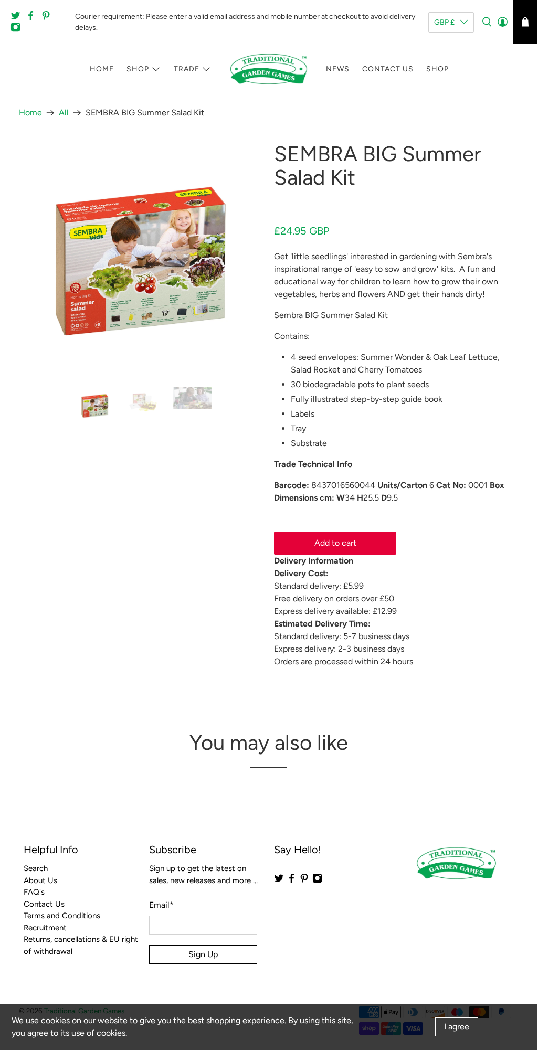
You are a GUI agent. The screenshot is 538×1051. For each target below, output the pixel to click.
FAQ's (34, 892)
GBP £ (444, 22)
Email (161, 905)
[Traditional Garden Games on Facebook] (33, 18)
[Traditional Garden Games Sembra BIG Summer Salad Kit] (141, 259)
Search (36, 868)
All (64, 113)
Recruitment (45, 927)
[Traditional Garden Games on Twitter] (18, 18)
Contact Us (388, 69)
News (338, 69)
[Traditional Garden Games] (268, 69)
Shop (137, 69)
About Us (40, 880)
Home (102, 69)
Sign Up (203, 954)
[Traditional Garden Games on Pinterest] (48, 18)
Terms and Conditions (62, 915)
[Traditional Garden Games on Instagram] (18, 29)
